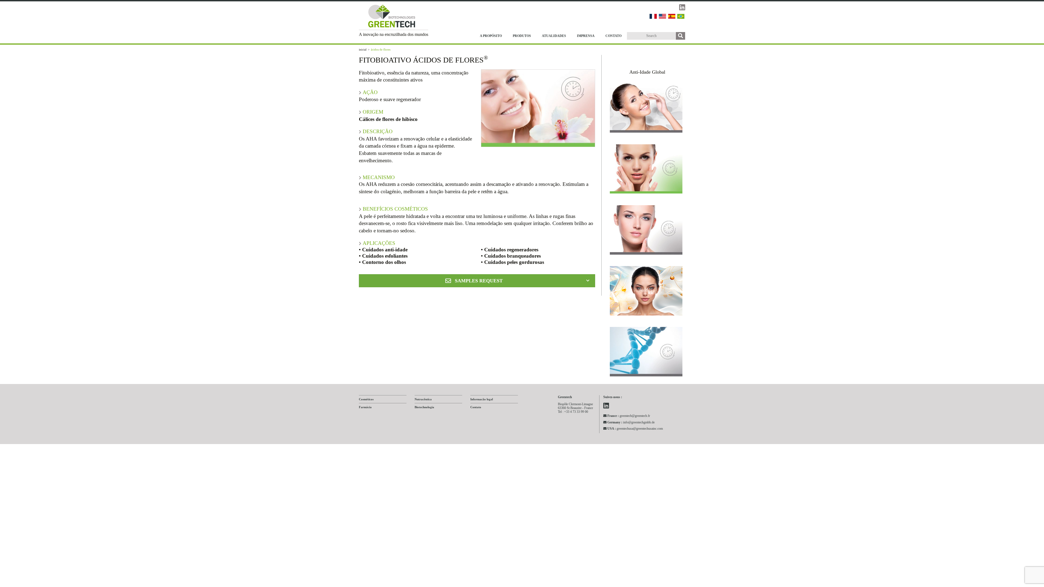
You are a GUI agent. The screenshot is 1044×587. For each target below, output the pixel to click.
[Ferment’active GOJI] (646, 231)
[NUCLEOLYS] (646, 353)
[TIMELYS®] (646, 292)
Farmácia (365, 407)
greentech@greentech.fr (628, 415)
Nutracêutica (423, 399)
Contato (475, 407)
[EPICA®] (646, 170)
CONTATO (613, 36)
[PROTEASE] (646, 109)
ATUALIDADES (554, 36)
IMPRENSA (586, 36)
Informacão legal (481, 399)
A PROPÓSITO (491, 36)
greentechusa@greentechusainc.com (635, 428)
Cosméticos (366, 399)
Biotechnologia (424, 407)
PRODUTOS (522, 36)
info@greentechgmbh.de (631, 422)
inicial (362, 49)
